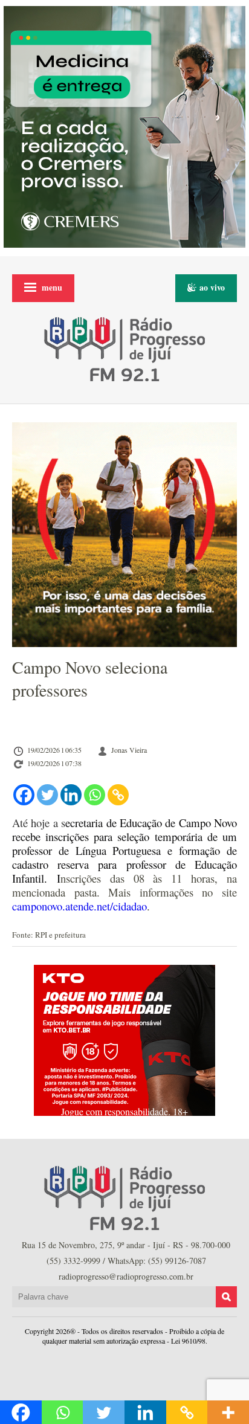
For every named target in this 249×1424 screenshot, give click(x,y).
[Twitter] (47, 794)
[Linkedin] (71, 794)
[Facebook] (23, 794)
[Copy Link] (118, 794)
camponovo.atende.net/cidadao (79, 905)
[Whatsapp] (94, 794)
